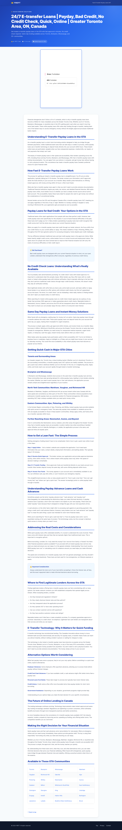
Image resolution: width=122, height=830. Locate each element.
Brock (81, 801)
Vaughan (32, 774)
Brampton (44, 769)
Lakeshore (32, 801)
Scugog (31, 795)
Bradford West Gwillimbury (63, 801)
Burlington (82, 795)
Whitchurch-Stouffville (62, 785)
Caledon (31, 785)
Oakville (57, 774)
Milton (43, 785)
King (56, 790)
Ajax (80, 774)
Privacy (102, 825)
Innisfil (43, 795)
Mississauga (59, 769)
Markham (82, 769)
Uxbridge (82, 790)
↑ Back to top (32, 812)
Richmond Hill (45, 774)
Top (97, 825)
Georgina (44, 790)
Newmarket (58, 780)
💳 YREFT (16, 3)
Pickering (32, 780)
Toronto (31, 769)
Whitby (43, 780)
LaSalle (43, 801)
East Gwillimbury (84, 785)
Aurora (81, 780)
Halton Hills (58, 795)
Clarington (32, 790)
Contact (108, 825)
